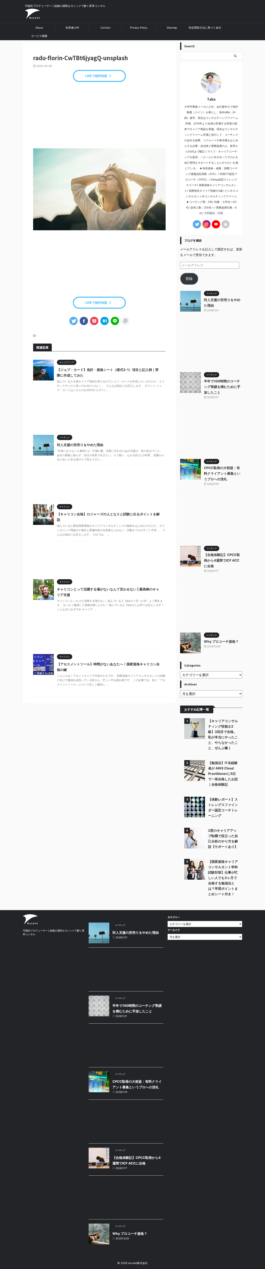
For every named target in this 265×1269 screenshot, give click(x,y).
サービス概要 (39, 36)
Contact (105, 27)
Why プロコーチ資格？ (221, 641)
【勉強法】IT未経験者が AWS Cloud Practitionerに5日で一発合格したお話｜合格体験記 (223, 773)
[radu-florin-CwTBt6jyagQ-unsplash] (104, 321)
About (39, 27)
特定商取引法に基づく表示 (205, 27)
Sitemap (172, 27)
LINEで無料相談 (96, 76)
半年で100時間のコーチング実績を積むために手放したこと (222, 386)
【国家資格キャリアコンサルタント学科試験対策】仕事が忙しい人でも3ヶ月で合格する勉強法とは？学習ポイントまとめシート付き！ (223, 877)
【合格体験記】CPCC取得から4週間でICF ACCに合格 (222, 560)
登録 (189, 279)
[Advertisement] (99, 115)
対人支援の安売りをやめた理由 (80, 445)
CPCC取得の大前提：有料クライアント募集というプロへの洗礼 (222, 473)
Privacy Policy (138, 27)
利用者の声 (72, 27)
